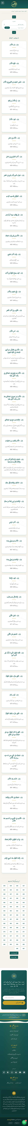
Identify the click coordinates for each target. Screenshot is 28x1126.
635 (24, 894)
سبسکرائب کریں (18, 1003)
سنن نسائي (18, 11)
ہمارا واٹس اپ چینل (10, 1083)
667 (24, 927)
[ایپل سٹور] (16, 1072)
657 (11, 915)
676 (17, 936)
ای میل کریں (11, 1017)
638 (4, 894)
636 (17, 894)
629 (11, 885)
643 (24, 902)
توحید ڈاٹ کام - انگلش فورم (14, 1035)
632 (17, 890)
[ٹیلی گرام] (24, 1072)
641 (11, 898)
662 (4, 919)
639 (24, 898)
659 (24, 919)
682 (4, 940)
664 (17, 923)
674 (4, 931)
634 (4, 890)
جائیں (7, 27)
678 (4, 936)
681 (11, 940)
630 (4, 885)
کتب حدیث (24, 11)
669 (11, 927)
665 (11, 923)
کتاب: (14, 21)
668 (17, 927)
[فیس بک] (4, 1072)
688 (17, 948)
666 (4, 923)
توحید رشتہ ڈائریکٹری (14, 1039)
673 (11, 931)
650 (4, 906)
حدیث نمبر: (21, 27)
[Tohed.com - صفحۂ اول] (14, 4)
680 (17, 940)
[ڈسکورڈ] (20, 1072)
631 (24, 890)
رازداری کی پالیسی (17, 1123)
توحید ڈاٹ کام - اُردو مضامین (14, 1031)
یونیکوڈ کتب (14, 1050)
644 (17, 902)
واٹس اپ (18, 1017)
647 (24, 906)
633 (11, 890)
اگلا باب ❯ (14, 957)
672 (17, 931)
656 (17, 915)
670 (4, 927)
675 (24, 936)
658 (4, 915)
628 (17, 885)
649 (11, 906)
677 (11, 936)
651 (24, 911)
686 (4, 944)
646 (4, 902)
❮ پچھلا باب (14, 953)
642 (4, 898)
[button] (24, 1122)
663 (24, 923)
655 (24, 915)
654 (4, 911)
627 (24, 885)
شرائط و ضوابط (10, 1123)
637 (11, 894)
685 (11, 944)
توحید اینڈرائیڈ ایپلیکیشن (14, 1058)
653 (11, 911)
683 (24, 944)
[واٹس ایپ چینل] (12, 1072)
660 (17, 919)
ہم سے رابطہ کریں (18, 1083)
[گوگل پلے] (8, 1072)
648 (17, 906)
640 (17, 898)
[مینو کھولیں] (2, 2)
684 (17, 944)
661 (11, 919)
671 (24, 931)
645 (11, 902)
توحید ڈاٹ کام (9, 1120)
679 (24, 940)
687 (24, 948)
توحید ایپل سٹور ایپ (14, 1062)
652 (17, 911)
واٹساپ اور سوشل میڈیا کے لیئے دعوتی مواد (14, 1054)
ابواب (13, 11)
